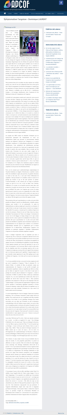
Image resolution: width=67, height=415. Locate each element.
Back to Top (61, 413)
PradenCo (9, 413)
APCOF (17, 4)
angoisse (22, 402)
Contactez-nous (16, 413)
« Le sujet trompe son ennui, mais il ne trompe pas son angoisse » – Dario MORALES (53, 86)
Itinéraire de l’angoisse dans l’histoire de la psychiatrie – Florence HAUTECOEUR (53, 93)
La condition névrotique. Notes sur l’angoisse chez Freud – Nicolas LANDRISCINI (54, 99)
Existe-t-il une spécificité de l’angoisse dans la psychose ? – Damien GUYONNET (54, 80)
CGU (22, 413)
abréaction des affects (14, 402)
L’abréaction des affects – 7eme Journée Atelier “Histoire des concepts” (54, 34)
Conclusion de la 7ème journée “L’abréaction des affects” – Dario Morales (54, 73)
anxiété (27, 402)
